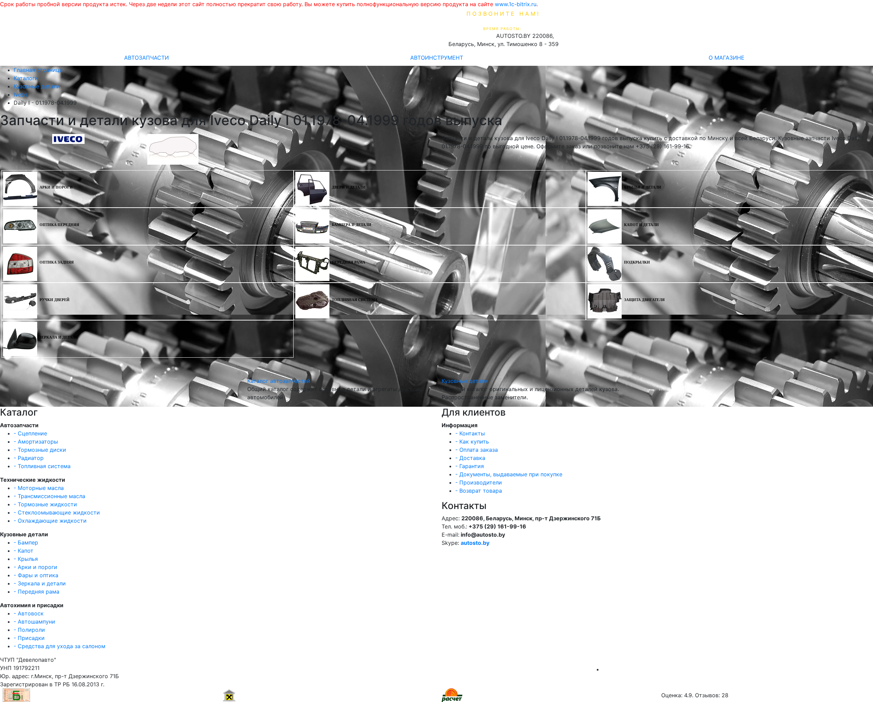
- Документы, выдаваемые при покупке (508, 474)
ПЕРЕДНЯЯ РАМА (348, 262)
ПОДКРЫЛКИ (637, 262)
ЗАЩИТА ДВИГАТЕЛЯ (644, 300)
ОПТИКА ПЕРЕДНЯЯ (59, 225)
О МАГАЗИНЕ (726, 57)
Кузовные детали (465, 380)
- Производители (478, 482)
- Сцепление (30, 433)
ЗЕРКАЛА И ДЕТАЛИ (59, 337)
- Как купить (472, 441)
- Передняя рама (36, 591)
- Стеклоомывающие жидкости (57, 512)
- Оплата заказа (476, 449)
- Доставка (470, 457)
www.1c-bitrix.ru (515, 4)
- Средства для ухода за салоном (59, 646)
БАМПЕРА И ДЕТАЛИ (351, 225)
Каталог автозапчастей (278, 380)
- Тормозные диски (40, 449)
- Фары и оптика (36, 575)
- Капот (23, 550)
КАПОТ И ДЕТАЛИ (641, 225)
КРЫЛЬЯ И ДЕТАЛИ (642, 187)
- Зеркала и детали (40, 583)
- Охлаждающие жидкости (50, 520)
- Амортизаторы (36, 441)
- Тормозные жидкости (45, 504)
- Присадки (29, 637)
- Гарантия (469, 466)
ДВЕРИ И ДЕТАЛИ (349, 187)
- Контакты (470, 433)
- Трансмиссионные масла (49, 496)
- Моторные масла (39, 487)
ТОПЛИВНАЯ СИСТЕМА (355, 300)
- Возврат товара (478, 490)
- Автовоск (29, 613)
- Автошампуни (34, 621)
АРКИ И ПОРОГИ (56, 187)
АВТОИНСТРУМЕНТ (436, 57)
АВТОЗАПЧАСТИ (146, 57)
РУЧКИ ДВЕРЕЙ (55, 300)
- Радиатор (29, 457)
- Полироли (29, 629)
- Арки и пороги (35, 567)
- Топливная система (42, 466)
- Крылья (26, 558)
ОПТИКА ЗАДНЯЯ (57, 262)
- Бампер (26, 542)
